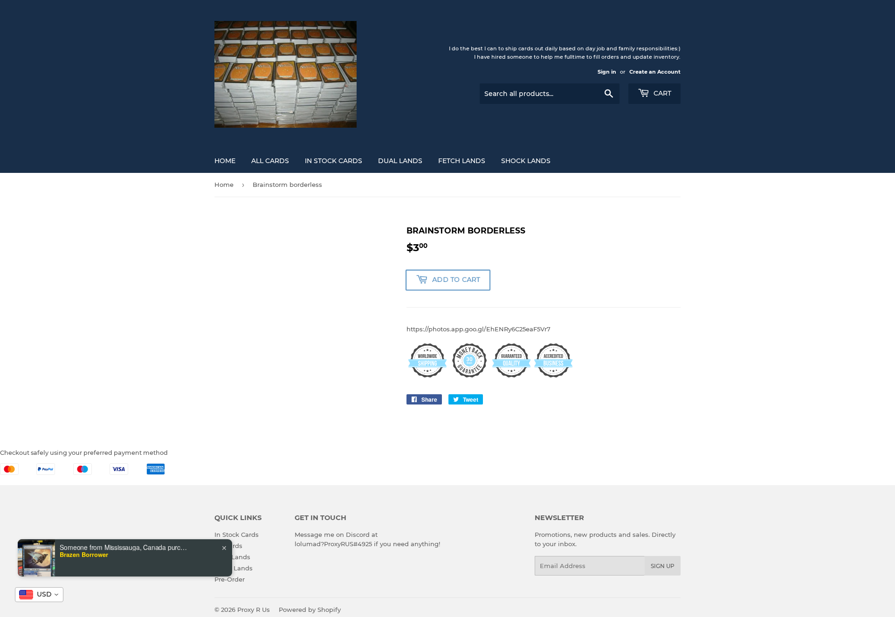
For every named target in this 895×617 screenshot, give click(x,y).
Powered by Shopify (310, 609)
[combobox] (39, 594)
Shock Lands (526, 161)
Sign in (607, 72)
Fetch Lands (461, 161)
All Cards (270, 161)
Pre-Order (229, 579)
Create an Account (655, 72)
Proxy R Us (253, 609)
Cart (661, 93)
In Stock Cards (333, 161)
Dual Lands (400, 161)
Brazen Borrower (84, 554)
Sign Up (663, 565)
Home (224, 161)
